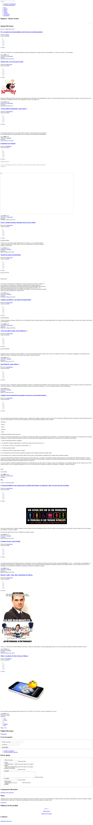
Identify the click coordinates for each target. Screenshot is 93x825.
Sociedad (9, 138)
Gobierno (9, 569)
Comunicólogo (9, 111)
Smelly (7, 34)
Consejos (5, 12)
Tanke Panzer (9, 64)
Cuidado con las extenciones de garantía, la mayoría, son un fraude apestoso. (23, 395)
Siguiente (5, 724)
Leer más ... (3, 57)
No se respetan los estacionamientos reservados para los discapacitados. (22, 32)
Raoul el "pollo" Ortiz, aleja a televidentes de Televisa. (17, 575)
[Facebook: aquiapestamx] (9, 3)
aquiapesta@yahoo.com (6, 821)
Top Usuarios (6, 14)
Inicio (4, 7)
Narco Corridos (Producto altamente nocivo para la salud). (18, 222)
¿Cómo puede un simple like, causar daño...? (14, 108)
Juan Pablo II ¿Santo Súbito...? (10, 364)
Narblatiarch (9, 146)
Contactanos (6, 15)
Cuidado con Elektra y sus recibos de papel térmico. (16, 299)
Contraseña (4, 744)
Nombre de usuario (6, 742)
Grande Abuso (9, 257)
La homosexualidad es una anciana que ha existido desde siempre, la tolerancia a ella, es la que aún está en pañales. (35, 485)
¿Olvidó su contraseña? (8, 750)
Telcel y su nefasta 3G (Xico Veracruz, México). (14, 656)
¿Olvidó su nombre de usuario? (10, 752)
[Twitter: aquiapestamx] (9, 5)
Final (4, 725)
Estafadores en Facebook (8, 143)
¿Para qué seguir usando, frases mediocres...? (14, 331)
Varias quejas (10, 56)
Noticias (5, 11)
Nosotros (5, 9)
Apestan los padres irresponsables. (11, 255)
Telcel (8, 715)
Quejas (5, 10)
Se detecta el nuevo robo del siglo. (10, 541)
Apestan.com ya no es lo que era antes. (12, 61)
